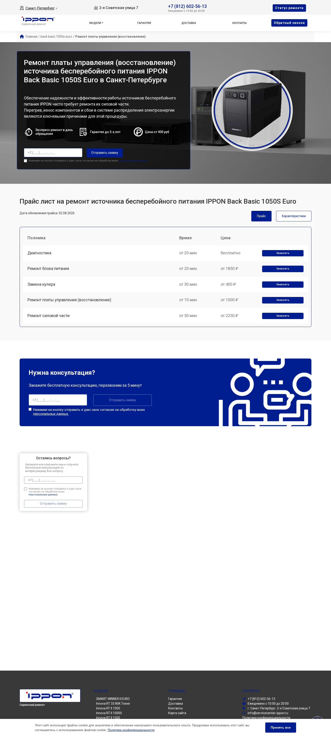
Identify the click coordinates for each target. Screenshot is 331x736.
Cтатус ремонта (289, 8)
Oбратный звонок (289, 23)
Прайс (261, 216)
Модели (95, 23)
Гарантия (144, 23)
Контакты (239, 23)
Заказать (283, 253)
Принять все (281, 727)
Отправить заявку (104, 152)
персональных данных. (133, 160)
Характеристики (294, 216)
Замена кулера (41, 284)
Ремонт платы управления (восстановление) (69, 299)
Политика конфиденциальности (131, 730)
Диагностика (39, 253)
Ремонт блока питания (48, 268)
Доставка (188, 23)
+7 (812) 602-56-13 (187, 6)
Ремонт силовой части (48, 315)
